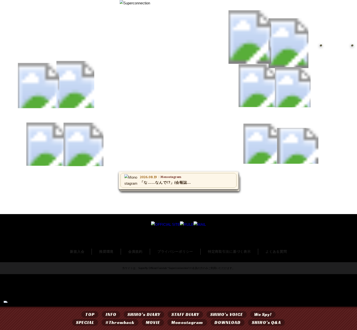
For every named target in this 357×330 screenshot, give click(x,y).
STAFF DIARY (185, 314)
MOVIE (153, 322)
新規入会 (77, 251)
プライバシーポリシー (175, 251)
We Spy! (263, 314)
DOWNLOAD (227, 322)
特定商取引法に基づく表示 (229, 251)
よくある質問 (276, 251)
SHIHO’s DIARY (144, 314)
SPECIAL (85, 322)
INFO (111, 314)
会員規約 (135, 251)
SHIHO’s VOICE (226, 314)
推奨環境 (106, 251)
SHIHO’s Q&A (266, 322)
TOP (89, 314)
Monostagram (187, 322)
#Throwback (120, 322)
